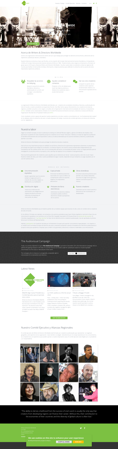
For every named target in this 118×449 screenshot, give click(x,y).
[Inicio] (25, 3)
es (89, 3)
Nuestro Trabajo (59, 3)
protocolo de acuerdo (85, 216)
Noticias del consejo (29, 290)
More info (78, 442)
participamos (30, 223)
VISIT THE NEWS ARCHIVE (59, 318)
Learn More (71, 253)
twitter (94, 3)
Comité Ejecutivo (70, 3)
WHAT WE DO (33, 44)
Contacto (84, 3)
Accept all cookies (64, 442)
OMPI (51, 113)
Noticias (78, 3)
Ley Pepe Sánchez (41, 218)
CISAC (23, 111)
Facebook (96, 3)
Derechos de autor (53, 290)
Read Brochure (81, 253)
